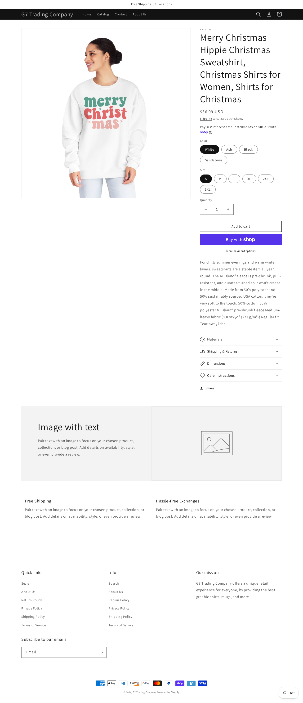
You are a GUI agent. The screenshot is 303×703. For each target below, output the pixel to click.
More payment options (240, 251)
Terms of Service (33, 625)
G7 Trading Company (144, 692)
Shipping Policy (33, 616)
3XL (208, 189)
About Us (28, 592)
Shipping (206, 118)
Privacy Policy (31, 608)
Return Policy (31, 600)
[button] (258, 14)
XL (249, 179)
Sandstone (213, 160)
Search (26, 583)
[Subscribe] (101, 652)
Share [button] (209, 388)
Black (248, 149)
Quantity (206, 200)
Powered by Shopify (168, 692)
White (209, 149)
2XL (266, 179)
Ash (229, 149)
